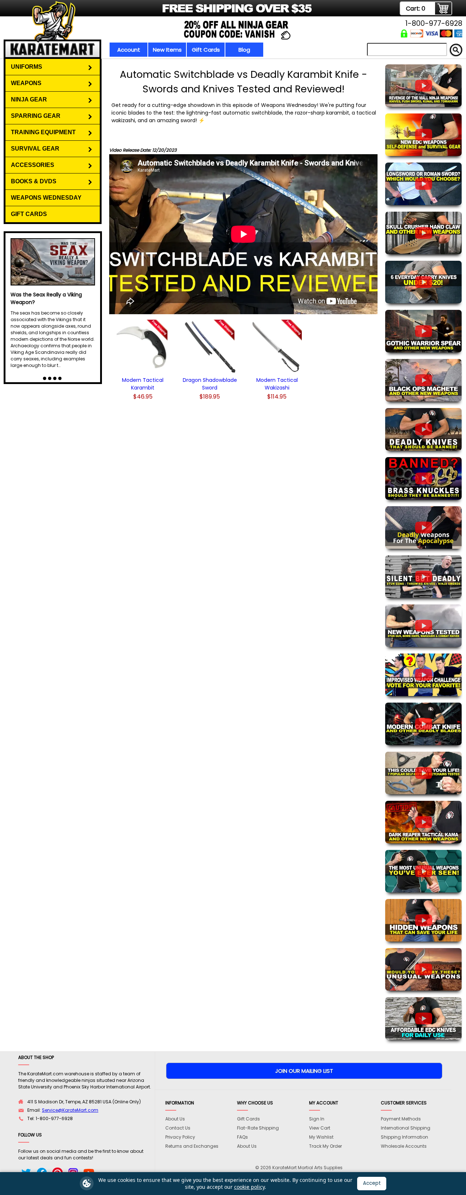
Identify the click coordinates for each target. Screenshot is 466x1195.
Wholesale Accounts (404, 1146)
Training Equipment (43, 132)
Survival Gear (35, 148)
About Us (175, 1119)
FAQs (242, 1137)
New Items (167, 49)
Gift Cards (206, 49)
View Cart (319, 1128)
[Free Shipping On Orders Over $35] (164, 12)
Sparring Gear (35, 116)
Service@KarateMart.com (70, 1110)
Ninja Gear (29, 99)
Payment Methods (401, 1119)
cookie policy (249, 1186)
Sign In (316, 1119)
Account (128, 49)
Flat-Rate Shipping (258, 1128)
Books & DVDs (33, 181)
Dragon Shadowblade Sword (210, 383)
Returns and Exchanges (191, 1146)
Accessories (32, 165)
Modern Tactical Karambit (142, 383)
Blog (244, 49)
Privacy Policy (180, 1137)
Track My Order (325, 1146)
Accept (372, 1183)
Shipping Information (404, 1137)
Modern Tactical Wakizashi (277, 383)
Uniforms (26, 67)
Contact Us (177, 1128)
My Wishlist (321, 1137)
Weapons (26, 83)
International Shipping (405, 1128)
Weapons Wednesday (46, 198)
